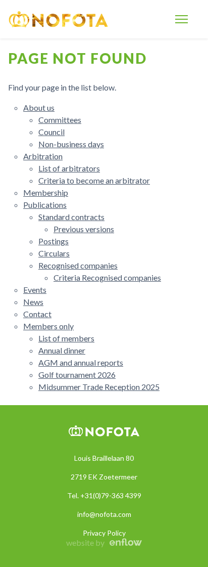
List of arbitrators (69, 168)
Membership (45, 192)
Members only (48, 326)
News (33, 302)
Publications (45, 204)
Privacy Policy (104, 533)
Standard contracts (71, 217)
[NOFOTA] (58, 19)
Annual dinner (61, 350)
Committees (59, 119)
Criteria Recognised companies (107, 277)
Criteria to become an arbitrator (94, 180)
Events (34, 289)
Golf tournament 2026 (77, 374)
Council (51, 132)
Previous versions (84, 229)
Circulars (54, 253)
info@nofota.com (104, 514)
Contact (37, 314)
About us (39, 107)
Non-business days (71, 144)
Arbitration (43, 156)
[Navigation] (181, 19)
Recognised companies (78, 265)
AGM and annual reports (80, 362)
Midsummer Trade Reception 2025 (99, 386)
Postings (53, 241)
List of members (66, 338)
